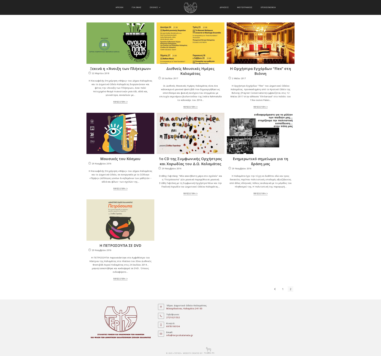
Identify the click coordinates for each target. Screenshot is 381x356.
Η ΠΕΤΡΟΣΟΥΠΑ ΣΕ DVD (120, 245)
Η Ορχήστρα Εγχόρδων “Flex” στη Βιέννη (260, 71)
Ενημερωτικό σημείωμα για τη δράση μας (260, 161)
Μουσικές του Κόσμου (120, 158)
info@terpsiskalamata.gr (179, 335)
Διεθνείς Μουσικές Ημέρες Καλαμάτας (190, 71)
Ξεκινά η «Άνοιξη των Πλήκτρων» (120, 68)
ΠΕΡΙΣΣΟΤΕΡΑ (120, 102)
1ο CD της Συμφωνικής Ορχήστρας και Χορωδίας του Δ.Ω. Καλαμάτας (190, 161)
